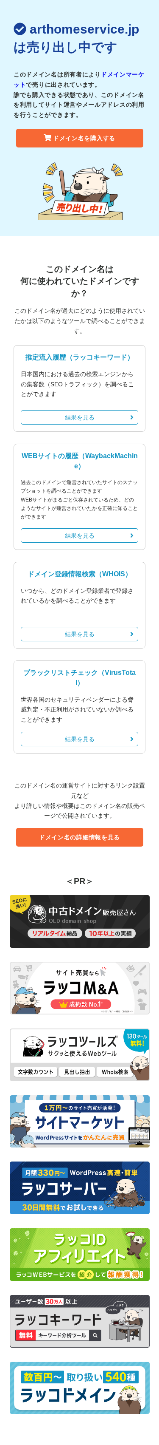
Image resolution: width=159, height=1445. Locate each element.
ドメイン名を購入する (84, 138)
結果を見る (80, 417)
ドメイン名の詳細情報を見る (79, 837)
